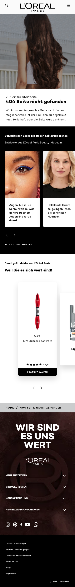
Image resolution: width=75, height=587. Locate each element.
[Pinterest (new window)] (15, 524)
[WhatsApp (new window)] (36, 524)
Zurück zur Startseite (21, 97)
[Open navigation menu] (68, 5)
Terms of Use (12, 561)
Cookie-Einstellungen (16, 543)
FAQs (8, 567)
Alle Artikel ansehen (18, 244)
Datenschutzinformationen (18, 555)
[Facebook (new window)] (21, 524)
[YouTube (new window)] (27, 524)
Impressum (11, 573)
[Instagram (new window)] (8, 524)
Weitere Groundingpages (17, 549)
